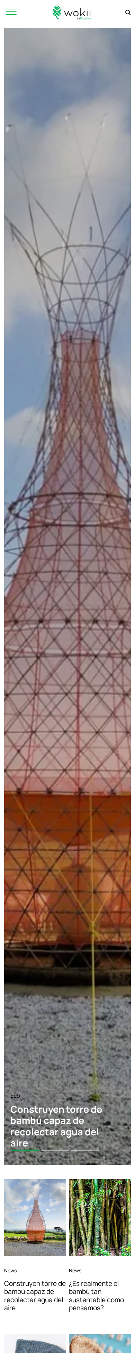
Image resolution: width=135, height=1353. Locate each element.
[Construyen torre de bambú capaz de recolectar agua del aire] (35, 1217)
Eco (15, 1096)
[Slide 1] (25, 1150)
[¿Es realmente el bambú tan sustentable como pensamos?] (100, 1217)
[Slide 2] (55, 1150)
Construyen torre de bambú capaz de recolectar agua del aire (35, 1295)
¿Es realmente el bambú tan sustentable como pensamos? (96, 1295)
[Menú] (11, 12)
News (10, 1270)
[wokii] (72, 12)
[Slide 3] (85, 1150)
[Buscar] (128, 12)
